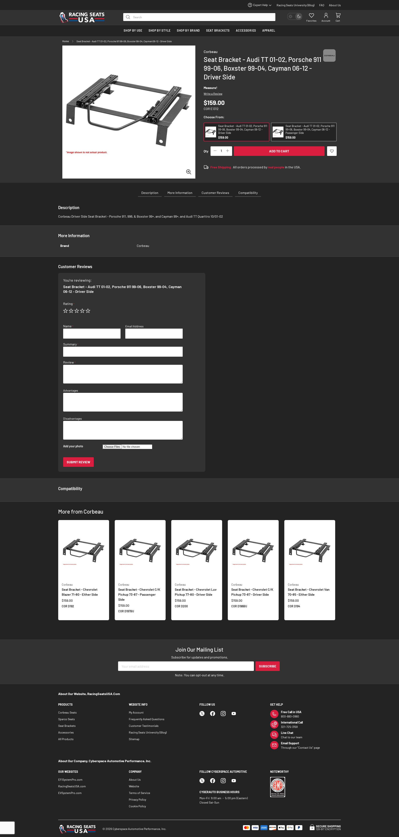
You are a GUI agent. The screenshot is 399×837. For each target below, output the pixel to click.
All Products (66, 739)
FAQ (321, 5)
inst (223, 713)
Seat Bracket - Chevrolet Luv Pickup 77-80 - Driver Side (196, 589)
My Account (136, 712)
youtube (233, 713)
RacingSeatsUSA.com (72, 786)
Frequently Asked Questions (146, 719)
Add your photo (73, 446)
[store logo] (84, 17)
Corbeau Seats (67, 712)
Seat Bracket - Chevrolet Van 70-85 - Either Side (309, 589)
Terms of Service (139, 793)
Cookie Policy (137, 806)
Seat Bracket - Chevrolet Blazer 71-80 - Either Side (80, 589)
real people (276, 167)
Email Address (134, 326)
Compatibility (248, 193)
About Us (335, 5)
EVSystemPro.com (70, 793)
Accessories (66, 732)
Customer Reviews (215, 193)
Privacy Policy (137, 799)
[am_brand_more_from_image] (84, 551)
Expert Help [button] (260, 5)
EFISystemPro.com (70, 779)
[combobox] (199, 17)
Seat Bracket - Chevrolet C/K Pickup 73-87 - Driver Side (252, 589)
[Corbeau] (329, 59)
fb (212, 713)
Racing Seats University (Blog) (295, 5)
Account (325, 20)
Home (65, 41)
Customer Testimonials (144, 725)
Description (149, 193)
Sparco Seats (66, 719)
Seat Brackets (67, 725)
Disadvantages (72, 418)
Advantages (70, 390)
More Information (179, 193)
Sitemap (134, 739)
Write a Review (213, 93)
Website (134, 786)
